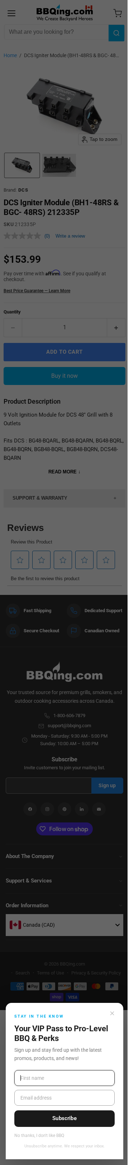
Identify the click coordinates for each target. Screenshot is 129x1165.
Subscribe (64, 1118)
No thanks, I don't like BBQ (39, 1135)
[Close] (112, 1013)
